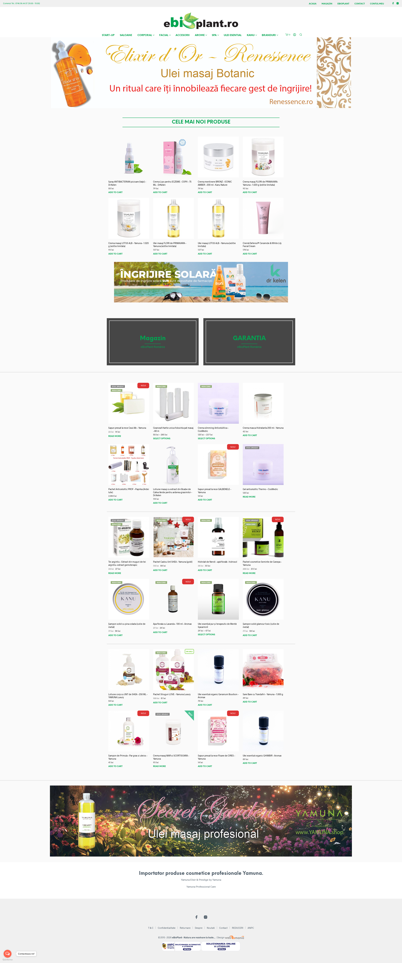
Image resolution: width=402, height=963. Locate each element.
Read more (114, 436)
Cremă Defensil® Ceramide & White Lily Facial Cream (262, 245)
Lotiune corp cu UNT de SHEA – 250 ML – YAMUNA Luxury (127, 696)
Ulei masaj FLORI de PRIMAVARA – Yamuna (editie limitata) (169, 245)
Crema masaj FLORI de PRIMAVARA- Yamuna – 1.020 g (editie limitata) (260, 183)
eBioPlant (343, 4)
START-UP (108, 35)
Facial (163, 35)
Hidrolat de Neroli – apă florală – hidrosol (217, 561)
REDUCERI (237, 927)
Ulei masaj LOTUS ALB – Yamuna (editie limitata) (217, 245)
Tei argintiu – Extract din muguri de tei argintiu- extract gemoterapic (127, 563)
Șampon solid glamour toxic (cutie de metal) (261, 625)
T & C (150, 927)
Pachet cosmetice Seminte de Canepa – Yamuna (262, 563)
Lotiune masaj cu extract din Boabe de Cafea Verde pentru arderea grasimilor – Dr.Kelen (172, 492)
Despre (198, 927)
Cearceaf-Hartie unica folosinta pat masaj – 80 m (173, 429)
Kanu (251, 35)
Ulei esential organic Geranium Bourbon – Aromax (218, 696)
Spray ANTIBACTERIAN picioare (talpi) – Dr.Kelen (127, 183)
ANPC (251, 927)
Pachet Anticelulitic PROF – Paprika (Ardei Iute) (128, 491)
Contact (359, 4)
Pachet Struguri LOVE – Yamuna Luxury (171, 694)
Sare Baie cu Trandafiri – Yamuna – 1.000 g (263, 694)
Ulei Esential (233, 35)
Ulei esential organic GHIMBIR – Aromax (262, 755)
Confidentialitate (166, 927)
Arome (200, 35)
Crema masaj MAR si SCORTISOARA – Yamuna (171, 757)
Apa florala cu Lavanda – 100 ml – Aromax (172, 624)
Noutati (211, 927)
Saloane (126, 35)
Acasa (312, 4)
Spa (214, 35)
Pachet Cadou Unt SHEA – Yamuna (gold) (172, 561)
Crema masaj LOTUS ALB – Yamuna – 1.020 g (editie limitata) (128, 245)
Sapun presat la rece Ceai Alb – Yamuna (127, 427)
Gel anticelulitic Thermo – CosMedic (260, 489)
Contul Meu (377, 4)
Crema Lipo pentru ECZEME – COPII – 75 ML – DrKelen (172, 183)
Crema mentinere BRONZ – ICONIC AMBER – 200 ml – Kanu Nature (215, 183)
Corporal (144, 35)
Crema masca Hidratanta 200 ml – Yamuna (263, 427)
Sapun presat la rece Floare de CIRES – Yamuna (216, 757)
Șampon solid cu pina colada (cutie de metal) (126, 625)
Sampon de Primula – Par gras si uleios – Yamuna (127, 757)
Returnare (185, 927)
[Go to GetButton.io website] (8, 960)
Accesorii (183, 35)
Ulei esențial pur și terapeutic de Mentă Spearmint (217, 625)
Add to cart (115, 192)
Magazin (327, 4)
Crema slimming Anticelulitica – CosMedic (213, 429)
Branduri (269, 35)
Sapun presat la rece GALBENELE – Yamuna (214, 491)
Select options (161, 439)
